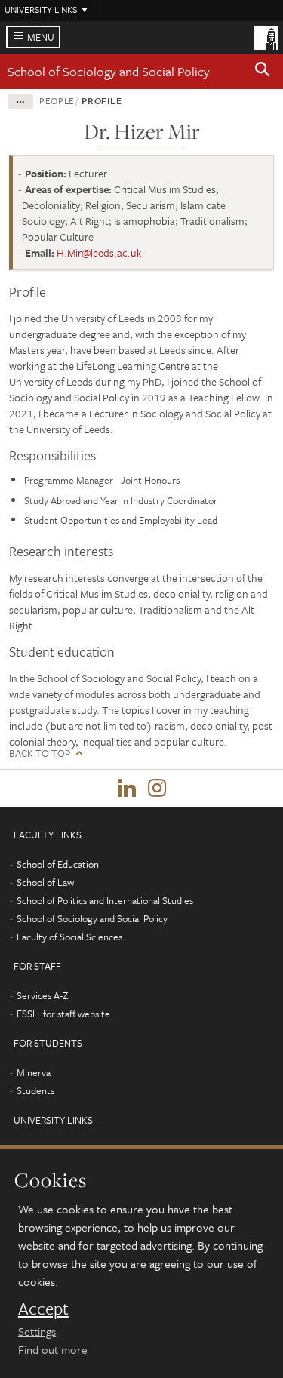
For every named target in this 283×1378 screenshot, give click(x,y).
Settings (37, 1331)
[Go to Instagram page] (157, 789)
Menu (40, 37)
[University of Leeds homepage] (266, 36)
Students (35, 1090)
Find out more (53, 1349)
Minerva (34, 1072)
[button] (262, 71)
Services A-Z (42, 995)
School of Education (58, 864)
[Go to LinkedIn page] (127, 789)
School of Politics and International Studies (105, 900)
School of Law (45, 882)
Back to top (39, 753)
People (57, 100)
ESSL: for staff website (63, 1013)
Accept (43, 1309)
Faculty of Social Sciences (69, 936)
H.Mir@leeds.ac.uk (99, 252)
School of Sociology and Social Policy (109, 71)
